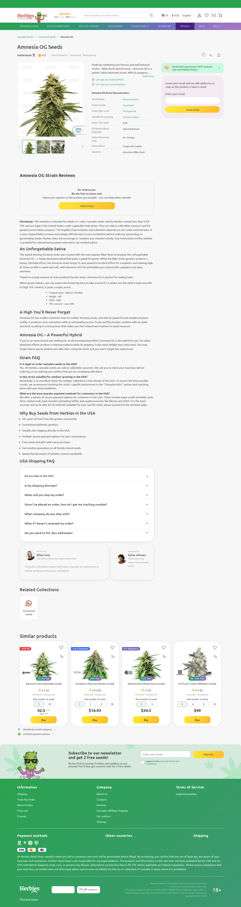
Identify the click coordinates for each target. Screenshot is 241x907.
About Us (102, 793)
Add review (86, 205)
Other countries (119, 836)
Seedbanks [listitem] (164, 26)
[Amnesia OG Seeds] (50, 99)
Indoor (135, 116)
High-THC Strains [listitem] (89, 26)
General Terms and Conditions (162, 762)
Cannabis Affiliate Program (112, 810)
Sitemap (101, 821)
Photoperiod (129, 111)
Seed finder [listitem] (115, 26)
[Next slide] (82, 147)
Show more (148, 76)
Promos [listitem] (185, 26)
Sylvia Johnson (137, 555)
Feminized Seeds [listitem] (29, 26)
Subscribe (208, 754)
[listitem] (200, 15)
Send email (192, 109)
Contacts (102, 799)
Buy (43, 720)
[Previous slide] (19, 147)
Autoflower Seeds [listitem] (58, 26)
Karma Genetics (131, 99)
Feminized (128, 105)
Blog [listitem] (202, 26)
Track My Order (26, 799)
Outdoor (127, 116)
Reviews (101, 805)
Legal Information (186, 793)
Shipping (22, 793)
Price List (22, 810)
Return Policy (25, 805)
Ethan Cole (43, 555)
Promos (21, 816)
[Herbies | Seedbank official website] (33, 17)
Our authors (103, 816)
